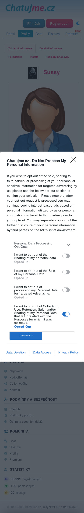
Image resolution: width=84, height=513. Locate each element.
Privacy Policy (68, 352)
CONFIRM (26, 335)
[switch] (66, 256)
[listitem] (42, 245)
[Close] (74, 161)
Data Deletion (16, 352)
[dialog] (42, 256)
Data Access (42, 352)
